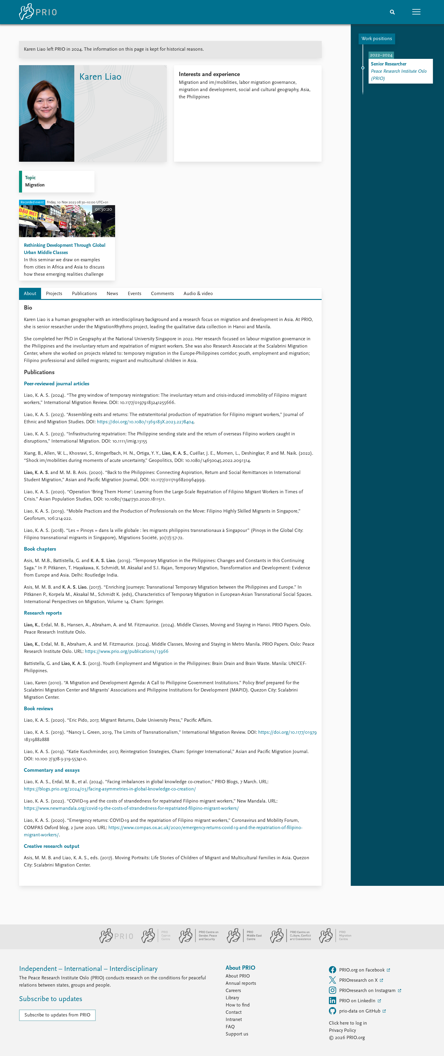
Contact (234, 1012)
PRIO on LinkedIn (358, 1001)
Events (134, 293)
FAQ (230, 1027)
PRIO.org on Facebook (362, 970)
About (30, 293)
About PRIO (238, 976)
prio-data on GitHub (360, 1011)
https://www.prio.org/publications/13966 (127, 651)
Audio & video (198, 293)
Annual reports (241, 983)
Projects (54, 293)
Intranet (234, 1019)
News (112, 293)
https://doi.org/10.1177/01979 (287, 732)
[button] (416, 12)
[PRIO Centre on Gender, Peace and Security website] (196, 942)
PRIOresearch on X (359, 980)
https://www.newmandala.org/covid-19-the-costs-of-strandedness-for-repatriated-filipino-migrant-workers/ (131, 808)
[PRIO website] (114, 942)
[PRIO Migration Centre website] (332, 942)
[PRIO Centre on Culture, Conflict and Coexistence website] (288, 942)
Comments (162, 293)
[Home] (37, 12)
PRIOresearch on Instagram (368, 990)
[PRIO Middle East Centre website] (241, 942)
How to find (238, 1005)
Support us (237, 1034)
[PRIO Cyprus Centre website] (153, 942)
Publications (84, 293)
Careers (233, 990)
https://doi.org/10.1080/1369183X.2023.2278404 (145, 422)
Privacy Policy (342, 1030)
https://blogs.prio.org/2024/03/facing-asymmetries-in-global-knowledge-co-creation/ (110, 789)
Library (232, 998)
